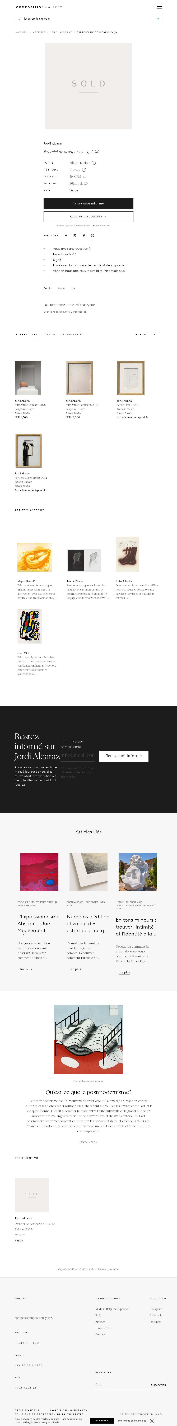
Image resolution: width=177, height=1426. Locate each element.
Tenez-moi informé (88, 203)
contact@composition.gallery (34, 1318)
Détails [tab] (48, 288)
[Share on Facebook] (66, 235)
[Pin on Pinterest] (84, 235)
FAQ (98, 1316)
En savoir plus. (115, 271)
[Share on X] (75, 235)
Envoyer (159, 1385)
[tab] (26, 336)
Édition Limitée (79, 163)
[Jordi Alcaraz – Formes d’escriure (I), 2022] (32, 451)
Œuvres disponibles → (88, 216)
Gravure (74, 170)
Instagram (156, 1309)
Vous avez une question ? (72, 249)
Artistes (39, 32)
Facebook (156, 1316)
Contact (100, 1335)
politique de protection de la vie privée (49, 1414)
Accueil (22, 32)
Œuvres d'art (103, 1328)
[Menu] (159, 7)
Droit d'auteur (27, 1410)
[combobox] (89, 19)
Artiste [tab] (61, 288)
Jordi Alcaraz (61, 32)
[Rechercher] (158, 19)
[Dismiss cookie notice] (152, 1421)
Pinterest (155, 1322)
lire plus (26, 969)
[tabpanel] (82, 308)
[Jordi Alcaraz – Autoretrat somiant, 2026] (32, 378)
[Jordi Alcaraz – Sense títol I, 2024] (134, 378)
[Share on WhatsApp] (92, 235)
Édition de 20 (78, 184)
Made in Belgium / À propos (112, 1309)
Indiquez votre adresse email (71, 744)
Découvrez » (88, 1142)
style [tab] (73, 288)
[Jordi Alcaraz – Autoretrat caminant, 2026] (83, 378)
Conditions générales (68, 1410)
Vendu (73, 191)
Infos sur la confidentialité (132, 1420)
